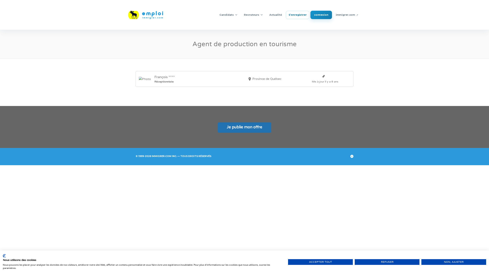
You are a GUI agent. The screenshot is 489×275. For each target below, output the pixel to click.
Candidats (226, 14)
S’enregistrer (298, 14)
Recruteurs (251, 14)
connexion (321, 14)
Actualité (275, 14)
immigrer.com (345, 14)
